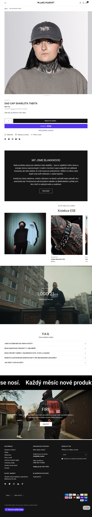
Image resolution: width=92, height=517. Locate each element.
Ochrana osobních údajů (11, 460)
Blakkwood (54, 257)
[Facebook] (6, 484)
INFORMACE (8, 446)
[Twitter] (11, 484)
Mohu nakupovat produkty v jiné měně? (20, 348)
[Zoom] (83, 15)
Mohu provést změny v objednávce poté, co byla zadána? (27, 353)
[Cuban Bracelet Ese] (67, 235)
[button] (46, 424)
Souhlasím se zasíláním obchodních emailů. (75, 458)
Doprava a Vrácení (9, 450)
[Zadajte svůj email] (86, 455)
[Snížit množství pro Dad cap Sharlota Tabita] (6, 121)
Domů (5, 8)
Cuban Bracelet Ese (58, 259)
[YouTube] (19, 484)
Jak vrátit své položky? (14, 362)
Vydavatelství (37, 477)
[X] (9, 139)
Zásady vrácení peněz (10, 465)
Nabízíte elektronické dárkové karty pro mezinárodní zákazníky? (30, 358)
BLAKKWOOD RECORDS (41, 473)
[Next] (49, 95)
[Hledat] (83, 3)
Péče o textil (8, 457)
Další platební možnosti (46, 130)
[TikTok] (24, 484)
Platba (6, 452)
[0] (86, 3)
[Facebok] (5, 139)
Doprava (13, 109)
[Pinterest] (13, 139)
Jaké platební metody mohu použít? (18, 343)
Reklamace (7, 455)
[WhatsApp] (16, 139)
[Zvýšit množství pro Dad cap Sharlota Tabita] (11, 121)
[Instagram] (15, 484)
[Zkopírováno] (20, 139)
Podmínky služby (9, 463)
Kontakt (6, 468)
